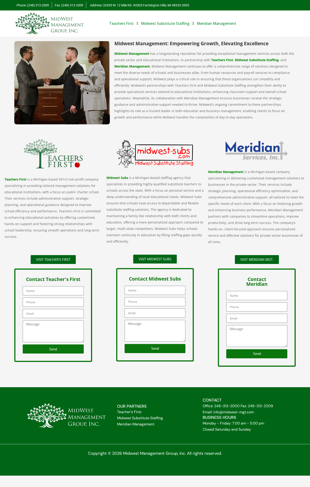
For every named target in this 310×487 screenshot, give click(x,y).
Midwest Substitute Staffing (140, 418)
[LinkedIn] (289, 5)
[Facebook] (280, 5)
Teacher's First (129, 411)
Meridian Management (135, 424)
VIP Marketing (181, 462)
